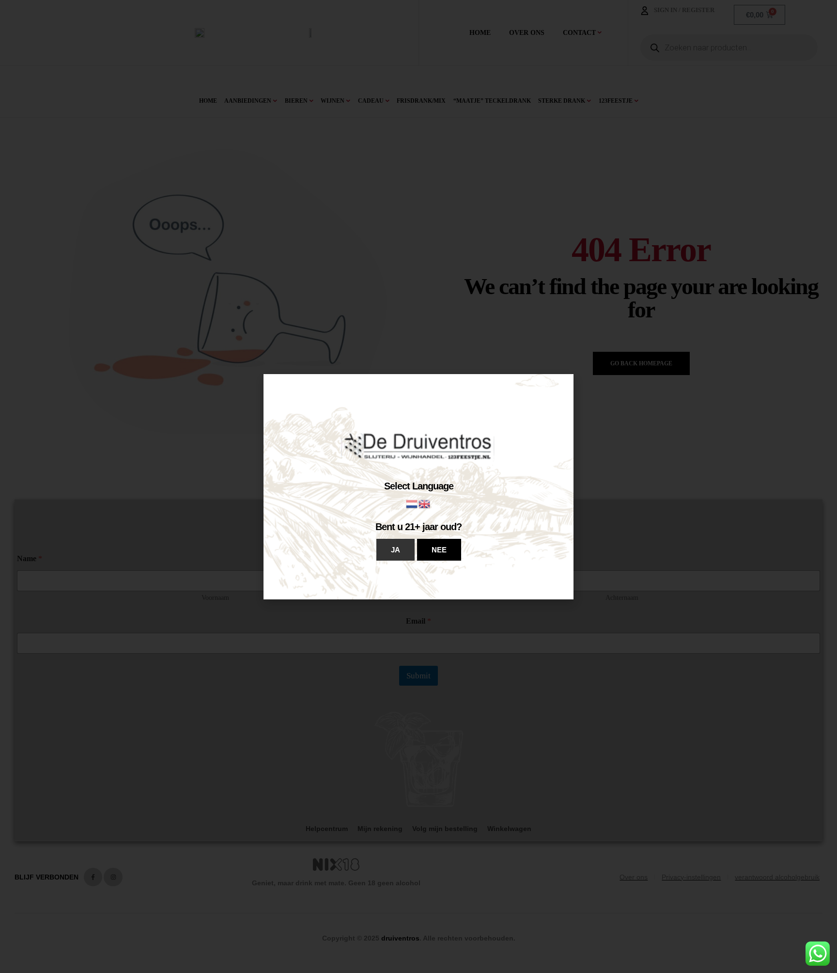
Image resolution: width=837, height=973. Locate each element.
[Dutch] (412, 503)
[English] (424, 503)
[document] (418, 486)
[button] (395, 550)
